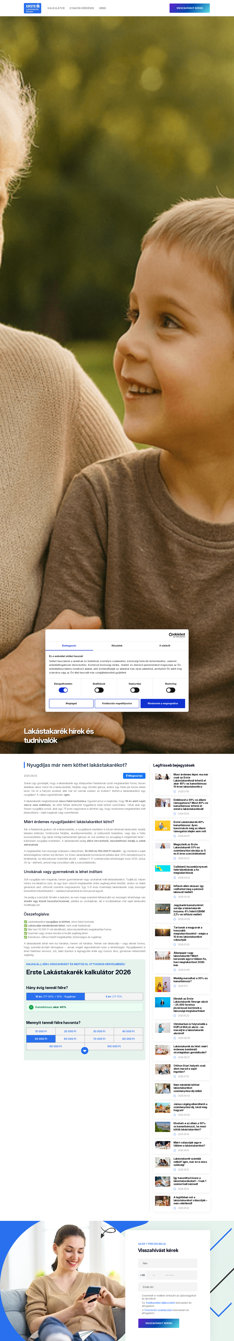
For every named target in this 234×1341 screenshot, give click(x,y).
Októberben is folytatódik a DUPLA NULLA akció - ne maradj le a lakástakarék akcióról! (190, 1029)
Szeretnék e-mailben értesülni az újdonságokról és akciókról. (169, 1297)
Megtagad (71, 703)
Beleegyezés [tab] (69, 645)
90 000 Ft (55, 1046)
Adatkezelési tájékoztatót (160, 1302)
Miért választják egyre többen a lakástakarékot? (189, 1144)
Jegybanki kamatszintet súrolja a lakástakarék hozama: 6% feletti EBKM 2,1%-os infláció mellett (189, 910)
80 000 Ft (128, 1038)
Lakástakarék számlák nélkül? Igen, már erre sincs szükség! (190, 1161)
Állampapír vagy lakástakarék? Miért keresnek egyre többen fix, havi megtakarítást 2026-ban (190, 959)
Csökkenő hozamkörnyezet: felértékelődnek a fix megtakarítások (191, 869)
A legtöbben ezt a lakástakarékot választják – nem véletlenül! (190, 1200)
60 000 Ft (70, 1038)
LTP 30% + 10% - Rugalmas (55, 996)
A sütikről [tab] (164, 645)
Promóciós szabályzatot (158, 1310)
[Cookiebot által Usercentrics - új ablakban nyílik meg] (171, 635)
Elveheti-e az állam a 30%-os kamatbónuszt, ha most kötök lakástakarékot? (190, 1126)
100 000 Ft (114, 1046)
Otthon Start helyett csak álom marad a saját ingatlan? (190, 1068)
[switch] (99, 690)
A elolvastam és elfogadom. (165, 1312)
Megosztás (135, 775)
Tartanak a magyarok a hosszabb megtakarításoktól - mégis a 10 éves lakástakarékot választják (191, 933)
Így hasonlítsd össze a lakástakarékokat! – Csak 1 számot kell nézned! (190, 1181)
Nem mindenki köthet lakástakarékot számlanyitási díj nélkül (188, 1087)
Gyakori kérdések (81, 8)
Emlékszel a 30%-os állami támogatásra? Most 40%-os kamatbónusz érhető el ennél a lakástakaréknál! (191, 804)
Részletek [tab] (117, 645)
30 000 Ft (99, 1031)
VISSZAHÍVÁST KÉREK (190, 8)
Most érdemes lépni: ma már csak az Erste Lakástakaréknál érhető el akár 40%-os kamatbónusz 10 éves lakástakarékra (191, 780)
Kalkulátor (56, 8)
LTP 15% (114, 996)
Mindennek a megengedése (163, 703)
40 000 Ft (128, 1031)
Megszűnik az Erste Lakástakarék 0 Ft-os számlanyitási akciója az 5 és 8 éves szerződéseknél (190, 849)
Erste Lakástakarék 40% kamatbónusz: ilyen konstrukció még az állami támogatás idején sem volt (190, 827)
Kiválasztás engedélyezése (117, 703)
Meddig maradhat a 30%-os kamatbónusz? (191, 980)
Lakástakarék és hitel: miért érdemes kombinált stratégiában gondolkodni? (191, 1049)
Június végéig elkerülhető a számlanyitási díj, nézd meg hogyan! (190, 1107)
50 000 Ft (41, 1038)
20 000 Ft (70, 1031)
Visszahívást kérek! (158, 1323)
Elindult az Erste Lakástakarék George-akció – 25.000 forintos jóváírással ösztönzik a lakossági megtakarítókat (191, 1004)
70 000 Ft (99, 1038)
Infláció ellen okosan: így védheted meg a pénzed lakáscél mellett (189, 889)
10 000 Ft (41, 1031)
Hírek (102, 8)
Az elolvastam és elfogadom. (166, 1304)
